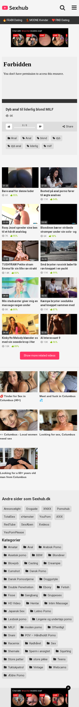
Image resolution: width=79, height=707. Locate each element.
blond (43, 138)
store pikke (40, 659)
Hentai (34, 603)
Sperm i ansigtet (39, 651)
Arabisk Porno (52, 547)
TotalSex (9, 516)
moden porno (33, 627)
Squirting (65, 651)
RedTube (10, 524)
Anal (14, 138)
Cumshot (14, 571)
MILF (11, 627)
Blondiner (59, 555)
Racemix (13, 643)
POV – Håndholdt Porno (40, 635)
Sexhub (18, 7)
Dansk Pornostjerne (21, 579)
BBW (39, 555)
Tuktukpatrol (16, 667)
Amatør (13, 547)
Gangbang (31, 595)
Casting (33, 563)
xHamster (27, 516)
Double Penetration (20, 587)
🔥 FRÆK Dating (12, 20)
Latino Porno (42, 611)
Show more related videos (39, 355)
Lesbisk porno (17, 619)
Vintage (38, 667)
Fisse (11, 595)
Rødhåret (35, 643)
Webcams (59, 667)
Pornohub (63, 509)
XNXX (47, 509)
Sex (53, 643)
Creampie (54, 563)
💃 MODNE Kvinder (37, 20)
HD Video (14, 603)
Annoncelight (12, 509)
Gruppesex (55, 595)
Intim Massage (58, 603)
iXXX (59, 516)
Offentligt (58, 627)
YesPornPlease (14, 532)
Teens (62, 659)
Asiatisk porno (17, 555)
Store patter (16, 659)
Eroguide (32, 509)
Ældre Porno (16, 675)
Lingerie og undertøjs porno (54, 619)
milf (49, 146)
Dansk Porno (38, 571)
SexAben (27, 524)
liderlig (34, 146)
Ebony (47, 587)
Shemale (13, 651)
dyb (57, 138)
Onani (11, 635)
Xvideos (44, 524)
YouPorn (45, 516)
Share (69, 126)
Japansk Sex (16, 611)
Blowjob (13, 563)
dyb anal (15, 146)
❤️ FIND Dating (60, 20)
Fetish (65, 587)
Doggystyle (51, 579)
